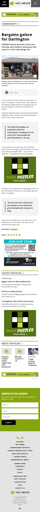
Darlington (14, 229)
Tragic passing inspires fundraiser (32, 362)
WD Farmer (20, 444)
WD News (20, 442)
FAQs (20, 485)
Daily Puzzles (20, 479)
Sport (20, 472)
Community (9, 23)
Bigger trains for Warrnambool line (16, 281)
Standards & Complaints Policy (20, 504)
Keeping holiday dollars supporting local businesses (6, 362)
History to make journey (12, 291)
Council (20, 469)
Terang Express (19, 457)
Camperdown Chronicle (20, 448)
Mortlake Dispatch (20, 454)
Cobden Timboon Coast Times (20, 451)
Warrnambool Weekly (20, 460)
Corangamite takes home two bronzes (17, 301)
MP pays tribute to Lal (19, 359)
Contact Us (20, 488)
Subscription (20, 482)
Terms (15, 501)
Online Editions (20, 476)
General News (20, 463)
